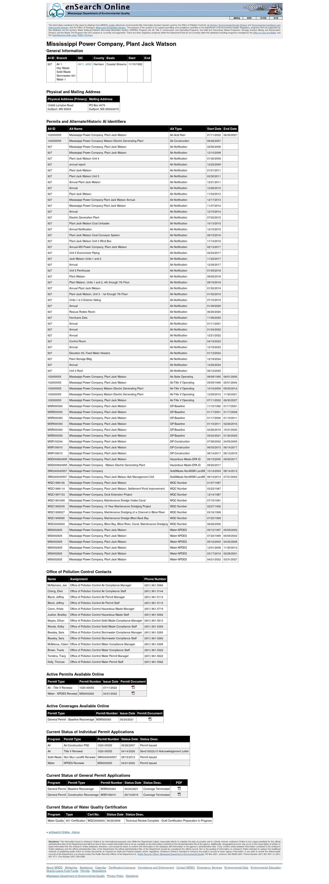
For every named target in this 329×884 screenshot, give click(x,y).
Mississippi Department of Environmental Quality (75, 876)
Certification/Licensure (122, 867)
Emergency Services (209, 867)
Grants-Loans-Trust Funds (62, 871)
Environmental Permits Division (233, 24)
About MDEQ (54, 867)
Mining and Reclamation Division (111, 27)
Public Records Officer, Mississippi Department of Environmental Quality (171, 853)
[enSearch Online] (88, 4)
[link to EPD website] (249, 19)
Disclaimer (132, 876)
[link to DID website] (276, 19)
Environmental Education (266, 867)
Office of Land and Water (264, 32)
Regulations (99, 871)
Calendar (100, 867)
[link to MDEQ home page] (236, 19)
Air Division (212, 24)
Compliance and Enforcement (156, 867)
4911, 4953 (85, 64)
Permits (85, 871)
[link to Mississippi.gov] (256, 5)
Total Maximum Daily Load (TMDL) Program (72, 35)
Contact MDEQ (185, 867)
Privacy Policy (115, 876)
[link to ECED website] (263, 19)
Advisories (71, 867)
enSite (112, 24)
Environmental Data (236, 867)
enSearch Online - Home (64, 832)
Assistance (86, 867)
